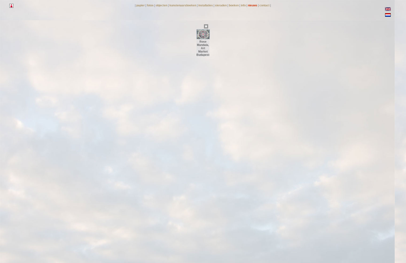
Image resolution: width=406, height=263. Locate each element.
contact (264, 5)
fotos (150, 5)
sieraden (221, 5)
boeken (234, 5)
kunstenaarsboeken (183, 5)
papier (140, 5)
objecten (162, 5)
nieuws (253, 5)
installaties (206, 5)
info (243, 5)
